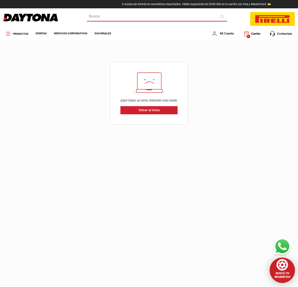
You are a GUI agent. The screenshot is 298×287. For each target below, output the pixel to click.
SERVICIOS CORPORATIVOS (70, 33)
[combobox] (157, 16)
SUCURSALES (102, 33)
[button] (282, 270)
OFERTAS (41, 33)
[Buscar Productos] (222, 16)
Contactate (284, 34)
